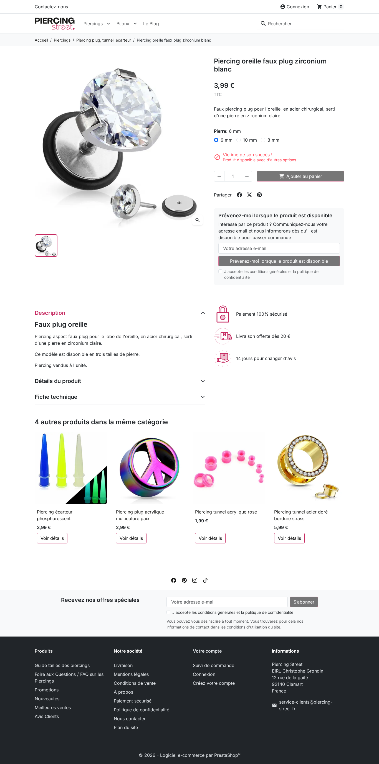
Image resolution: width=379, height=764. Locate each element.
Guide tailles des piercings (62, 665)
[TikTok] (205, 580)
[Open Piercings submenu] (108, 23)
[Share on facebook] (239, 194)
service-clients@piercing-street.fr (305, 705)
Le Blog (151, 23)
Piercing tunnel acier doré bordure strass (301, 515)
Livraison (123, 665)
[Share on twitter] (249, 194)
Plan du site (126, 727)
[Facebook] (173, 580)
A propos (123, 692)
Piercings (93, 23)
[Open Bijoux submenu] (135, 23)
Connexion (204, 674)
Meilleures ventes (53, 707)
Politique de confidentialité (141, 709)
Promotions (47, 690)
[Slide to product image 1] (46, 245)
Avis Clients (47, 716)
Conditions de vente (135, 683)
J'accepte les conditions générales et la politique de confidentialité (271, 274)
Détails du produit (58, 381)
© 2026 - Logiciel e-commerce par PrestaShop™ (190, 755)
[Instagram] (194, 580)
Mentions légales (131, 674)
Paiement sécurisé (132, 701)
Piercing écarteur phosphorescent (54, 515)
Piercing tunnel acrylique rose (226, 512)
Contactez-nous (51, 6)
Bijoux (123, 23)
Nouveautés (47, 698)
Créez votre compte (214, 683)
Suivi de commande (213, 665)
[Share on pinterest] (259, 194)
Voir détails (52, 538)
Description (50, 313)
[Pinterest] (184, 580)
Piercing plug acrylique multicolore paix (140, 515)
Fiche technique (56, 397)
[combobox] (300, 23)
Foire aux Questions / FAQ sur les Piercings (69, 677)
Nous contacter (130, 718)
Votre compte (207, 651)
